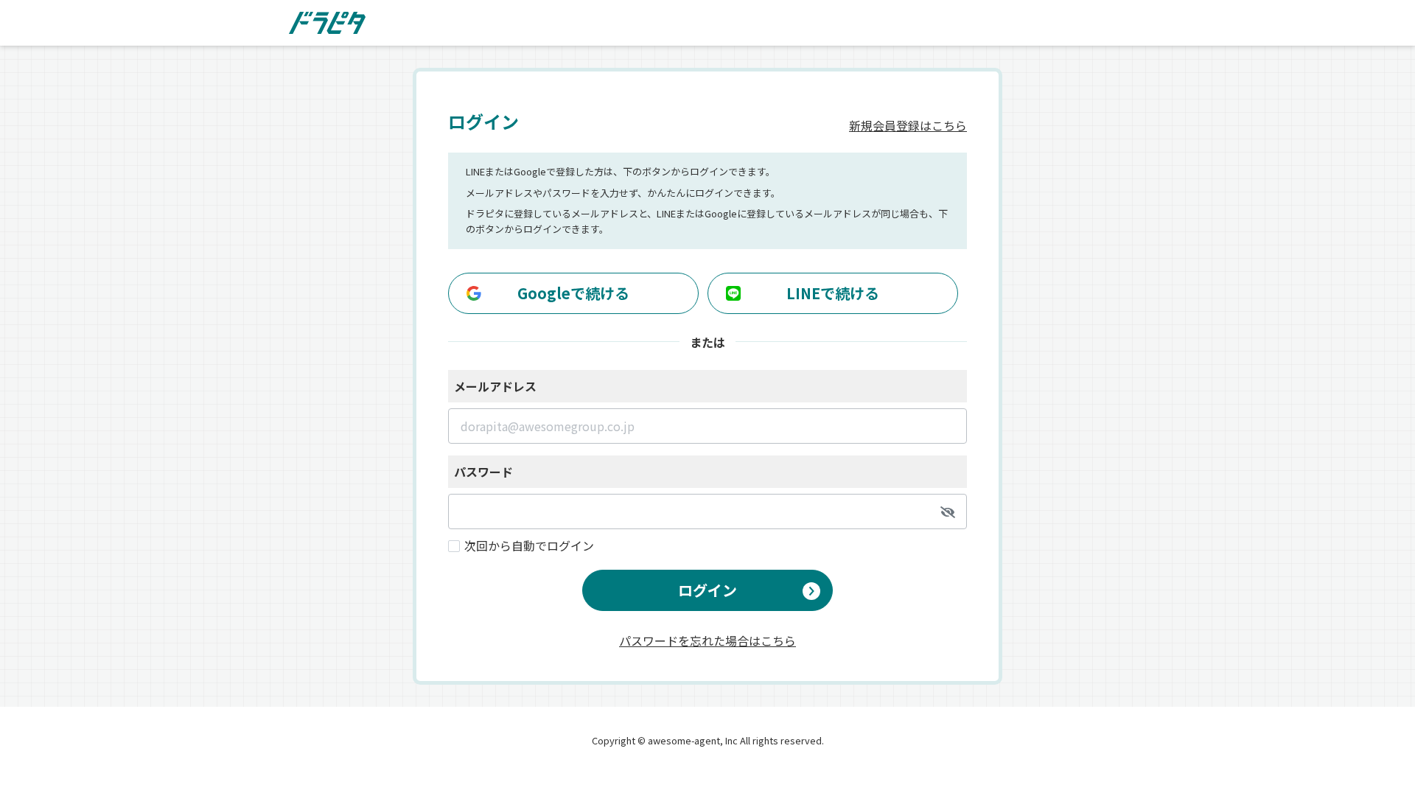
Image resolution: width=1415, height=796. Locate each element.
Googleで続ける (573, 293)
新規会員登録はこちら (908, 125)
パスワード (483, 472)
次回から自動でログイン (529, 545)
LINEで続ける (832, 293)
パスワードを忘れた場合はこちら (707, 639)
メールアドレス (495, 386)
